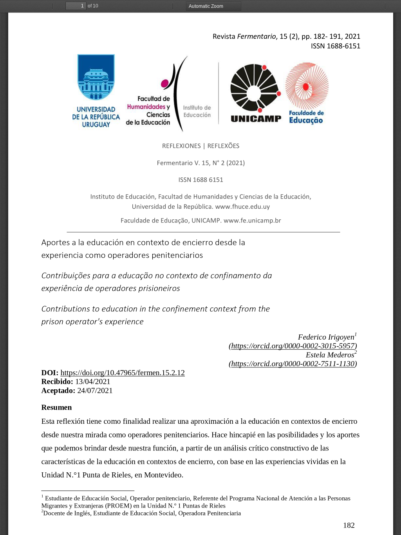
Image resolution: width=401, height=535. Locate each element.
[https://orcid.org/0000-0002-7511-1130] (292, 363)
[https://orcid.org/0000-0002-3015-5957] (292, 345)
